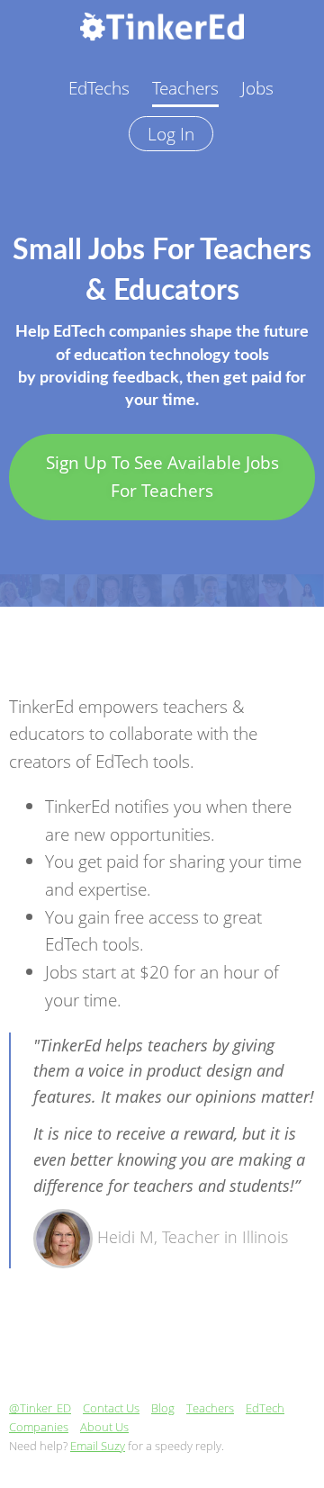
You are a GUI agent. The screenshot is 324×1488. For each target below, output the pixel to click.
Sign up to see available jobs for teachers (162, 476)
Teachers (185, 88)
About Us (104, 1427)
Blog (163, 1408)
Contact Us (111, 1408)
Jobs (257, 88)
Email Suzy (97, 1446)
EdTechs (99, 88)
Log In (171, 134)
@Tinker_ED (40, 1408)
